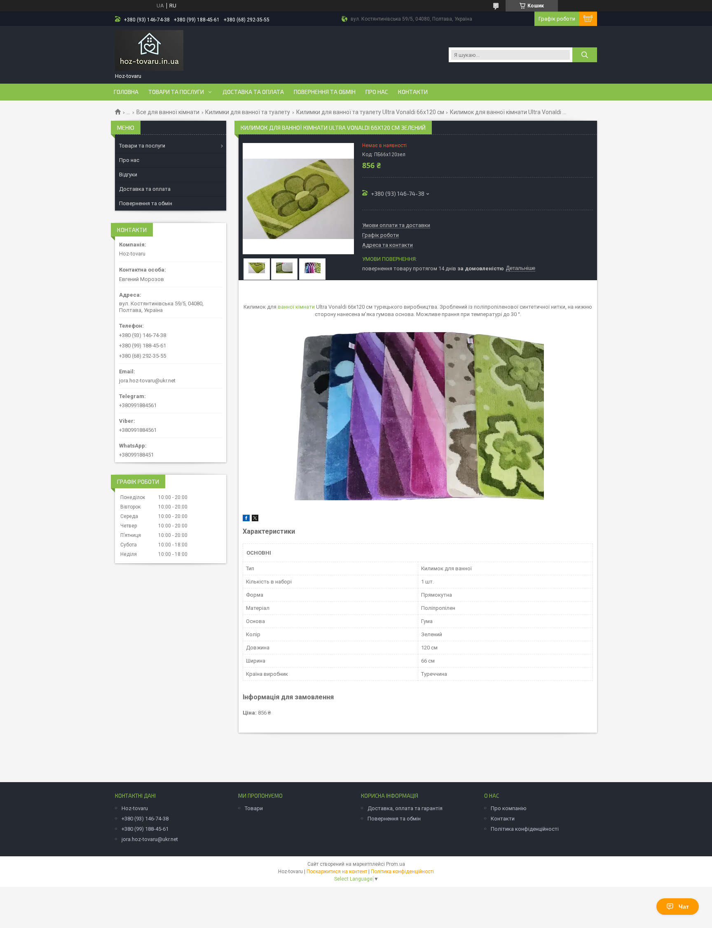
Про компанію (509, 808)
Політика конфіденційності (525, 829)
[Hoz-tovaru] (149, 50)
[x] (255, 519)
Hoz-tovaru (135, 808)
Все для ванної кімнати (167, 112)
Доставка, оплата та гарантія (405, 808)
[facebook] (246, 519)
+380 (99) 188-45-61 (145, 829)
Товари (254, 808)
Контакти (413, 92)
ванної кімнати (296, 307)
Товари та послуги (176, 92)
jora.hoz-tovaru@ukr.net (147, 380)
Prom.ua (395, 864)
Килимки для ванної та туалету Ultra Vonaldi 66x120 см (370, 112)
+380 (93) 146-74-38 (145, 819)
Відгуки (128, 174)
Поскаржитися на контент (337, 871)
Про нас (376, 92)
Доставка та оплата (253, 92)
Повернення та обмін (325, 92)
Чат (684, 906)
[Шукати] (584, 54)
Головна (126, 92)
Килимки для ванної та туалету (247, 112)
